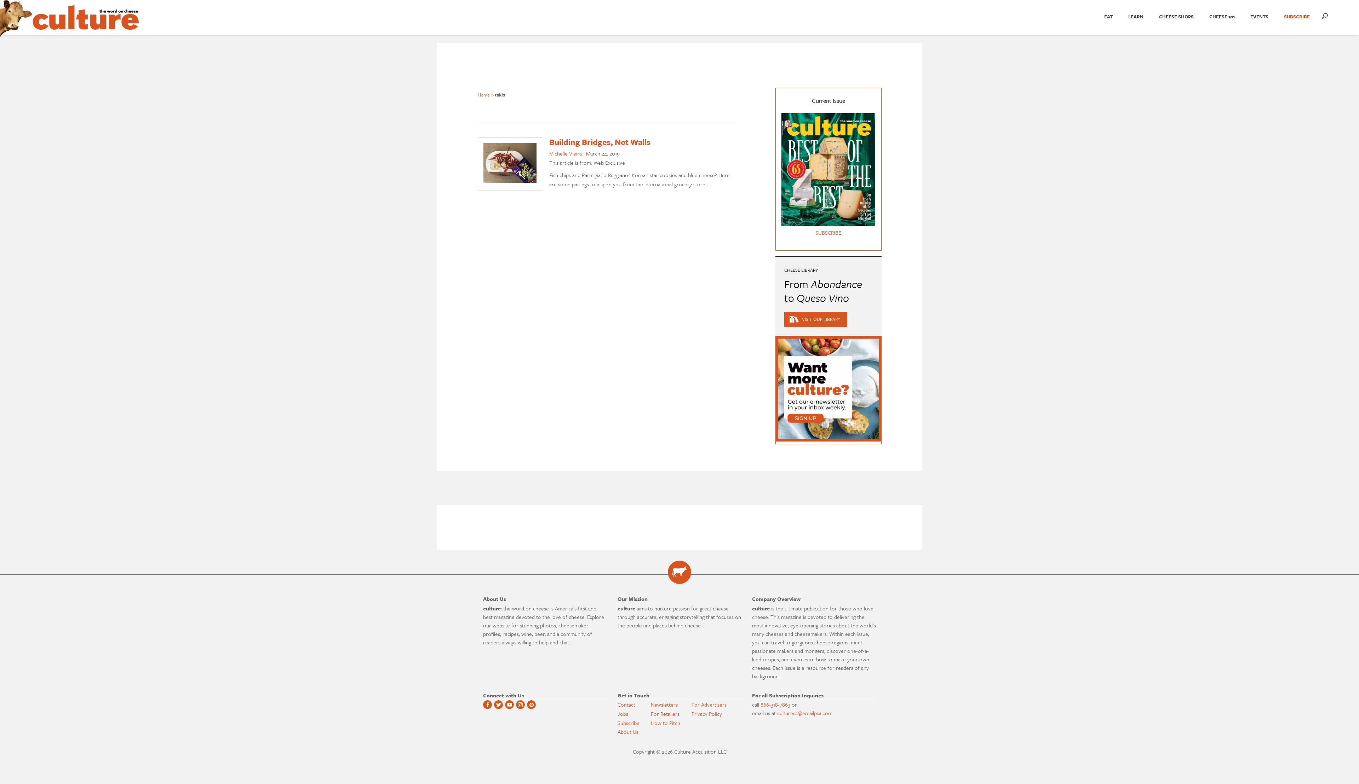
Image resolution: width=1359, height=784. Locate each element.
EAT (1108, 16)
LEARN (1135, 16)
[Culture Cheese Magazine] (679, 572)
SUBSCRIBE (1297, 16)
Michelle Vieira (565, 153)
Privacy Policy (707, 714)
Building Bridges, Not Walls (599, 142)
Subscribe (629, 723)
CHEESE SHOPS (1176, 16)
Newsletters (664, 704)
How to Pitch (665, 723)
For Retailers (665, 714)
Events (1259, 16)
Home (484, 94)
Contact (626, 704)
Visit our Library (821, 319)
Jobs (623, 714)
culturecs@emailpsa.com (804, 713)
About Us (628, 732)
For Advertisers (709, 704)
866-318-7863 (775, 704)
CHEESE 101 (1222, 16)
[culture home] (86, 24)
